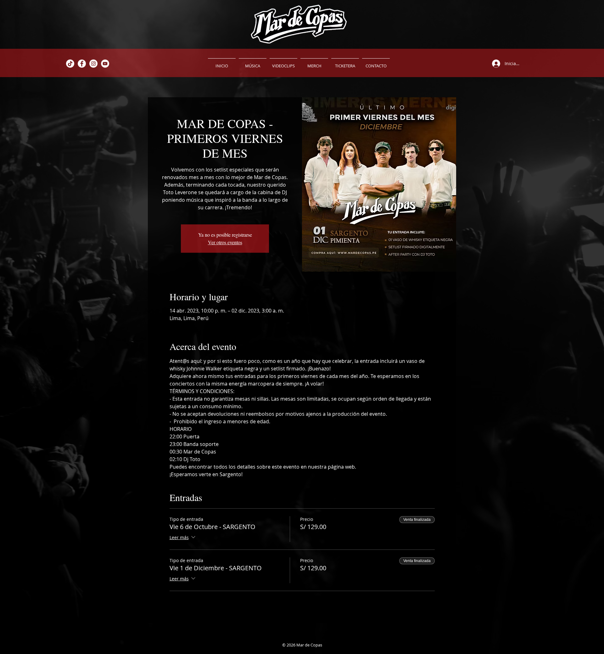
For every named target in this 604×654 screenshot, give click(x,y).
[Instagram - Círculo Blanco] (93, 63)
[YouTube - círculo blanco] (105, 63)
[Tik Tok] (70, 63)
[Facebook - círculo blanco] (82, 63)
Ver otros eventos (225, 242)
